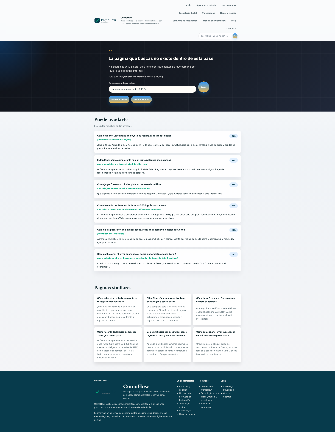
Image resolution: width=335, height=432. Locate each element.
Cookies (227, 393)
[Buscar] (235, 35)
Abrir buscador (141, 99)
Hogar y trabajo (228, 13)
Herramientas (229, 5)
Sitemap (227, 396)
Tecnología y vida (210, 393)
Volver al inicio (119, 99)
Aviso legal (228, 386)
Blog (233, 20)
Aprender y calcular (206, 5)
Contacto (231, 28)
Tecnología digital (188, 13)
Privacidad (228, 389)
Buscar (203, 87)
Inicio (188, 5)
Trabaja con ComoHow (214, 20)
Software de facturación (185, 20)
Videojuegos (208, 13)
